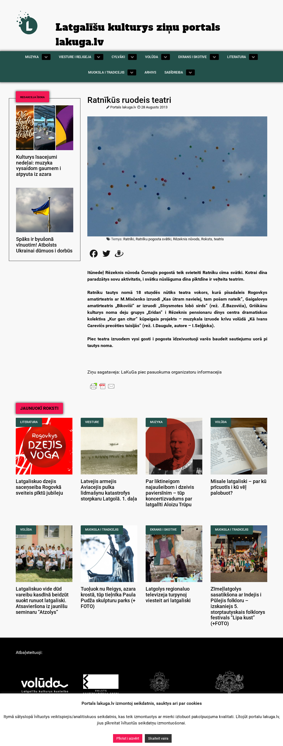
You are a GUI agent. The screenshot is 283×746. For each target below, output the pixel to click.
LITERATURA (29, 422)
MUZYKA (156, 422)
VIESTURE (92, 422)
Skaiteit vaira (158, 738)
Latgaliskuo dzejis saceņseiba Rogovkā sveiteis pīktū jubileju (39, 487)
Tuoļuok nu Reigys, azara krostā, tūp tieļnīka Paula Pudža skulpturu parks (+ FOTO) (108, 597)
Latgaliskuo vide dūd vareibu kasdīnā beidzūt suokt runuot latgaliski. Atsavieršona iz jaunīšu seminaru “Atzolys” (42, 600)
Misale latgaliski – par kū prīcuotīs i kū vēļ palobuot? (238, 487)
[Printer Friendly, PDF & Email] (102, 386)
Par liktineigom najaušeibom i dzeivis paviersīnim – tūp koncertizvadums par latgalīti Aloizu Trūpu (170, 493)
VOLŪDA (221, 422)
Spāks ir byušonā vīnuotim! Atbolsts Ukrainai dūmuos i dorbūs (44, 245)
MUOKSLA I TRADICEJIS (102, 529)
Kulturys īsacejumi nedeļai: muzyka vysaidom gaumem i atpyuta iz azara (38, 165)
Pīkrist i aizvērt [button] (127, 738)
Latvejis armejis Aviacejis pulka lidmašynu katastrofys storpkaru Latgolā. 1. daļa (109, 490)
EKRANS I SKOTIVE (163, 529)
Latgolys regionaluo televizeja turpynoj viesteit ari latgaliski (168, 594)
